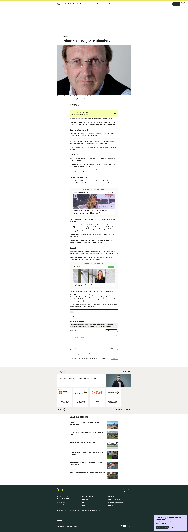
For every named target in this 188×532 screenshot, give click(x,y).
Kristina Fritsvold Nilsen (64, 498)
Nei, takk (173, 527)
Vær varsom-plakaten (80, 510)
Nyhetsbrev (110, 496)
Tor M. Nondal (61, 504)
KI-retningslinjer (112, 505)
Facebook (85, 500)
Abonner (176, 4)
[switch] (115, 113)
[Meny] (183, 4)
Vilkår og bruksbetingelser (115, 502)
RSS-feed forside (87, 496)
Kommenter (82, 100)
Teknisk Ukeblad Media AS (70, 526)
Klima (65, 36)
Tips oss (126, 489)
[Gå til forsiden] (59, 4)
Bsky (83, 505)
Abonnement (61, 516)
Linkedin (84, 502)
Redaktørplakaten (94, 510)
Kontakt (59, 520)
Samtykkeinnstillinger (113, 500)
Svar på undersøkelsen (162, 527)
